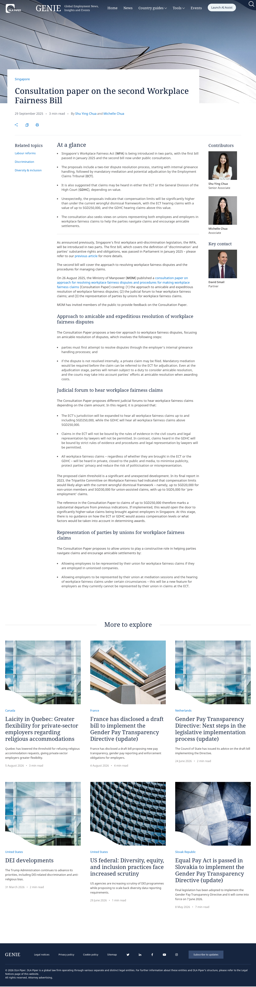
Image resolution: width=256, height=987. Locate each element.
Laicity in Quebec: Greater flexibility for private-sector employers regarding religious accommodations (41, 728)
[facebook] (152, 954)
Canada (10, 710)
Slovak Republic (185, 852)
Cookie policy (90, 954)
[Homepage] (52, 8)
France (94, 710)
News (128, 8)
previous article (86, 256)
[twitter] (128, 954)
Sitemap (112, 954)
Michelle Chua (113, 113)
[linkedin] (140, 954)
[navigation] (75, 955)
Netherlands (183, 710)
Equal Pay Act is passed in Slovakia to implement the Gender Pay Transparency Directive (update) (209, 870)
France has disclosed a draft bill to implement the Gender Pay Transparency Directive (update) (127, 728)
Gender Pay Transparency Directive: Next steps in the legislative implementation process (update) (210, 728)
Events (196, 8)
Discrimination (24, 162)
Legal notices (41, 954)
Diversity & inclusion (28, 170)
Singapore (22, 79)
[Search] (252, 4)
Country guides (151, 8)
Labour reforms (25, 153)
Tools (177, 8)
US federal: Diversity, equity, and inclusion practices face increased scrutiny (127, 866)
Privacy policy (66, 954)
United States (14, 852)
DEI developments (29, 860)
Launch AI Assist (221, 7)
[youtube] (164, 954)
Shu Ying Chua (85, 113)
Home (112, 8)
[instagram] (176, 954)
